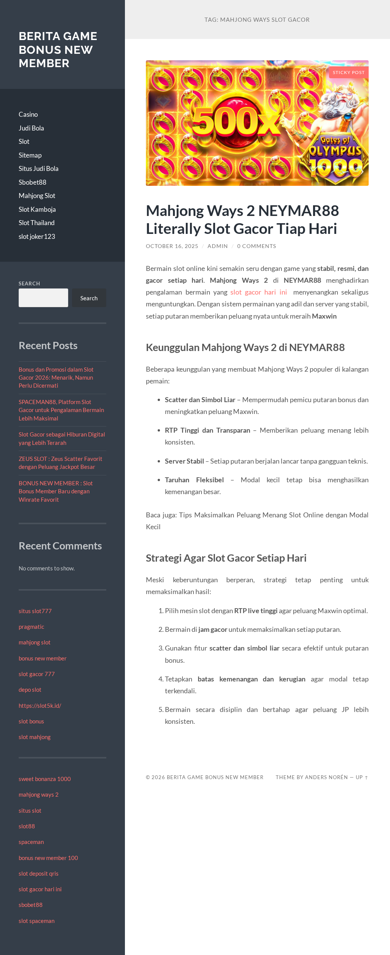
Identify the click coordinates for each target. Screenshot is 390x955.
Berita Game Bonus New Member (58, 49)
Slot (24, 141)
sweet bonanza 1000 (45, 778)
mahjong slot (35, 642)
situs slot (30, 810)
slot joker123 (37, 236)
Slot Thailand (37, 223)
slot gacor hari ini (40, 889)
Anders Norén (326, 777)
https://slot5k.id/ (40, 705)
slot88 (27, 826)
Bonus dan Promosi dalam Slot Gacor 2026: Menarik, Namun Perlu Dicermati (56, 377)
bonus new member (43, 658)
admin (218, 246)
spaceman (31, 841)
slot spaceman (36, 920)
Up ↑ (362, 777)
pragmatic (31, 626)
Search (29, 283)
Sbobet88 (32, 182)
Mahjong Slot (37, 196)
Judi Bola (31, 128)
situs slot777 (35, 610)
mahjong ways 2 (39, 794)
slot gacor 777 (37, 673)
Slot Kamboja (37, 209)
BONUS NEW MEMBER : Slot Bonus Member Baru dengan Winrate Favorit (56, 491)
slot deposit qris (39, 873)
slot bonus (31, 721)
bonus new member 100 (48, 857)
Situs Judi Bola (39, 168)
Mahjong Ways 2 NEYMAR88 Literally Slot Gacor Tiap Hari (242, 219)
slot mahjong (35, 736)
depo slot (30, 689)
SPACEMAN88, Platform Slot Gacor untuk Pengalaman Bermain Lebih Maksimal (61, 410)
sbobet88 (31, 904)
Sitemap (30, 155)
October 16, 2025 (172, 246)
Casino (28, 114)
